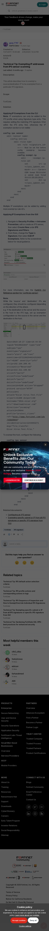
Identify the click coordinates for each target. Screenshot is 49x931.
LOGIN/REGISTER (13, 480)
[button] (24, 926)
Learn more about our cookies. (27, 915)
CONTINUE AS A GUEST (33, 480)
